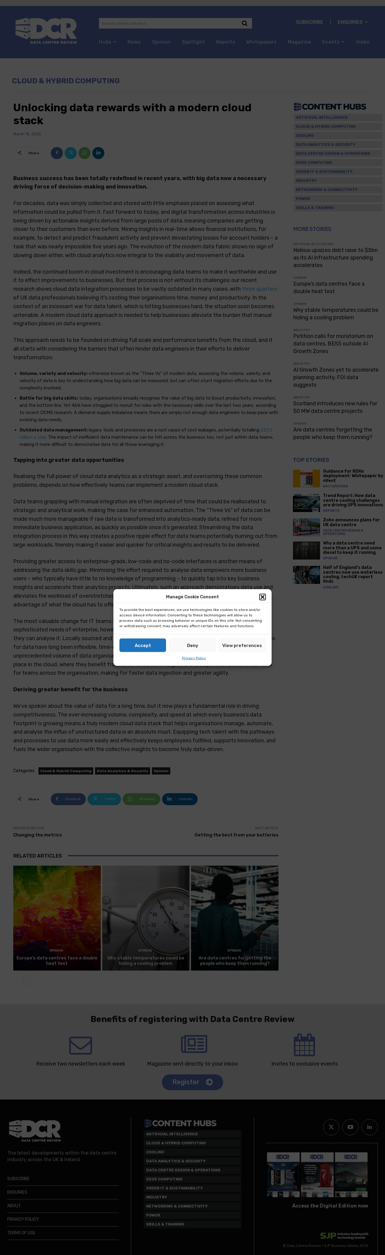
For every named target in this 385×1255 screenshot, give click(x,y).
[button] (263, 597)
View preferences (242, 645)
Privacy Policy (194, 658)
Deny (192, 645)
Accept (143, 645)
